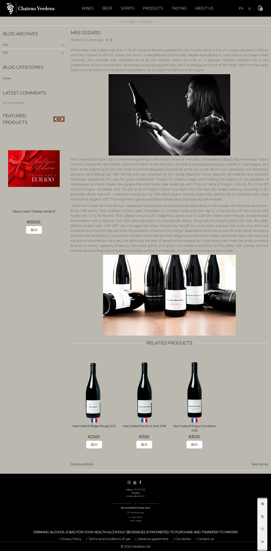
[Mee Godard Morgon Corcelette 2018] (194, 386)
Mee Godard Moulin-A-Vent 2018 (144, 426)
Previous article (82, 464)
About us (204, 8)
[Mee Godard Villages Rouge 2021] (94, 386)
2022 (5, 45)
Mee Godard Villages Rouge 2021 (94, 426)
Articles (7, 78)
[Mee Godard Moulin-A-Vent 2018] (144, 386)
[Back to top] (262, 543)
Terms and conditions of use (109, 539)
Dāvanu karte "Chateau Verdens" (34, 211)
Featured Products (15, 119)
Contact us (206, 539)
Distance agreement (152, 539)
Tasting (179, 8)
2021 (5, 52)
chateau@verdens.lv (135, 496)
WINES (87, 8)
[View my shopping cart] (262, 505)
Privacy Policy (71, 539)
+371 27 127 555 (138, 489)
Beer (107, 8)
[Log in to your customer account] (251, 8)
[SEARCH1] (262, 518)
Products (153, 8)
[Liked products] (262, 530)
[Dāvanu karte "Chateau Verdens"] (34, 168)
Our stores (183, 539)
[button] (56, 119)
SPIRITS (127, 8)
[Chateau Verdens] (30, 8)
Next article (259, 464)
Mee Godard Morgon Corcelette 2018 (194, 428)
